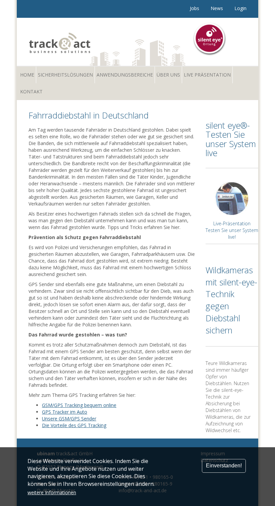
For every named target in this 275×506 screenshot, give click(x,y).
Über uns (168, 75)
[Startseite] (81, 40)
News (217, 8)
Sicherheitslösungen (65, 75)
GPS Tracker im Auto (64, 412)
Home (27, 75)
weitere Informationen (52, 492)
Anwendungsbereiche (125, 75)
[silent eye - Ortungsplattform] (210, 38)
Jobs (194, 8)
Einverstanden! (224, 465)
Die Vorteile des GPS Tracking (74, 425)
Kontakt (31, 91)
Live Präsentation (207, 75)
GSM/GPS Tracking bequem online (79, 405)
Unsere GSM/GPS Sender (69, 418)
